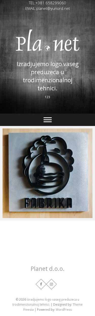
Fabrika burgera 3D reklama (33, 215)
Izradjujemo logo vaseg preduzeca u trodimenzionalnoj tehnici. (48, 76)
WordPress (64, 309)
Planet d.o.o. (48, 269)
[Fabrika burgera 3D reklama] (47, 173)
